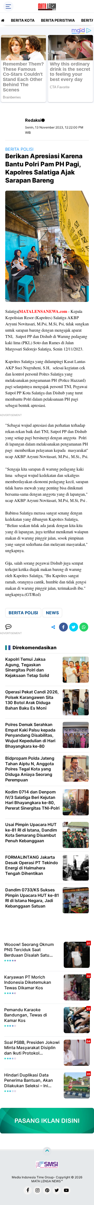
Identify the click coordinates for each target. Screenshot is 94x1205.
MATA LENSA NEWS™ (47, 1181)
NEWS (52, 612)
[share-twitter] (73, 627)
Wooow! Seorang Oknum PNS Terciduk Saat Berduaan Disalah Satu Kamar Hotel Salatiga (29, 950)
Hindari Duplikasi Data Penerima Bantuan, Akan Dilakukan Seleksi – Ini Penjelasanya (28, 1080)
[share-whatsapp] (83, 627)
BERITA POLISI (19, 149)
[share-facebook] (63, 627)
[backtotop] (47, 1151)
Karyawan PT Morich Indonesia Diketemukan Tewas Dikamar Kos (27, 982)
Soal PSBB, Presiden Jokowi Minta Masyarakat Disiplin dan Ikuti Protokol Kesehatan (32, 1048)
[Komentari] (8, 627)
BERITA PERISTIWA (58, 20)
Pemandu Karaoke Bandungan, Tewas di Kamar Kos (25, 1015)
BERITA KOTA (22, 20)
